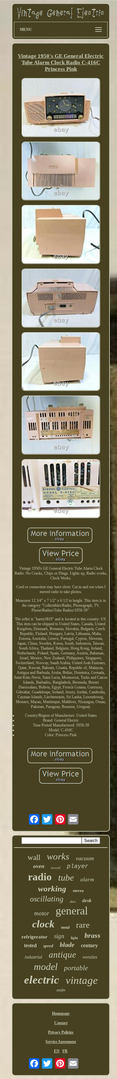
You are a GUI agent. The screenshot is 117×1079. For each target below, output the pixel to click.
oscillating (46, 899)
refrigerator (34, 936)
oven (38, 866)
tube (66, 878)
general (72, 911)
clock (43, 924)
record (55, 868)
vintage (82, 980)
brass (92, 935)
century (89, 945)
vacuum (85, 858)
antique (62, 955)
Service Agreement (61, 1041)
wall (34, 857)
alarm (87, 879)
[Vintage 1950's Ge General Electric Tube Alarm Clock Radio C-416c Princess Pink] (61, 108)
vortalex (90, 957)
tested (30, 945)
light (74, 938)
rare (83, 925)
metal (65, 927)
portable (76, 968)
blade (67, 944)
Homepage (61, 1013)
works (58, 856)
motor (41, 913)
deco (73, 901)
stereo (78, 890)
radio (40, 877)
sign (59, 936)
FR (65, 1051)
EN (56, 1051)
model (46, 966)
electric (41, 980)
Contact (61, 1023)
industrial (33, 957)
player (77, 866)
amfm (61, 990)
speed (48, 945)
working (52, 888)
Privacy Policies (60, 1032)
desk (87, 900)
